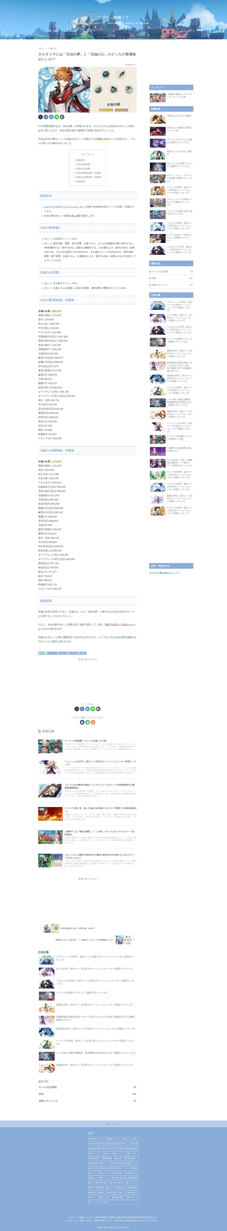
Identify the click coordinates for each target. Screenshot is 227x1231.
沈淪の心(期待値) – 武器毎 (88, 177)
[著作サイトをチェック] (82, 722)
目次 (83, 154)
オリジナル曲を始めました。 (163, 572)
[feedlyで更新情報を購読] (87, 722)
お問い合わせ (107, 1227)
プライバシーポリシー (121, 1227)
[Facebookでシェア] (46, 117)
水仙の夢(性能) (83, 164)
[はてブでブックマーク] (51, 117)
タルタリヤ (53, 653)
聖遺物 (83, 653)
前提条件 (80, 160)
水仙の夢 (64, 653)
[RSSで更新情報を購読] (93, 722)
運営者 (99, 1227)
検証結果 (80, 181)
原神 (42, 653)
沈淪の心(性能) (83, 168)
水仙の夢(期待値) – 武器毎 (88, 173)
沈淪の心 (74, 653)
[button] (62, 117)
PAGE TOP (114, 1124)
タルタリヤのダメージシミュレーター (64, 206)
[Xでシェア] (40, 117)
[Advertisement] (87, 680)
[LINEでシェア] (56, 117)
